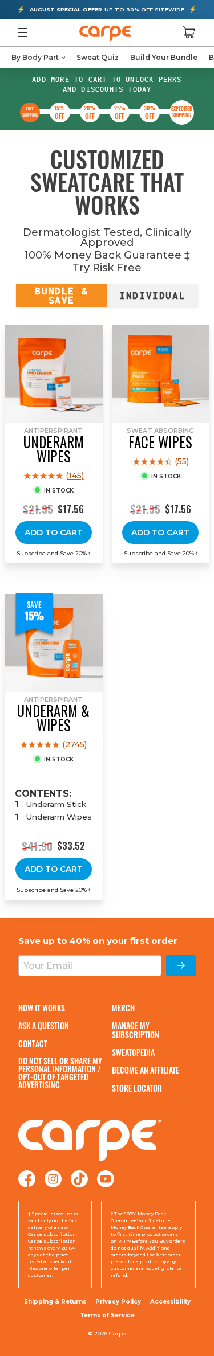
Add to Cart (54, 532)
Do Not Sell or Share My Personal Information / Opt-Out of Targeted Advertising (60, 1073)
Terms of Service (107, 1315)
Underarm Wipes (53, 448)
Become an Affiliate (145, 1070)
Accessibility (170, 1302)
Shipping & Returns (55, 1301)
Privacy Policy (118, 1301)
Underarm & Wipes (53, 717)
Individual (152, 295)
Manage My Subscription (135, 1029)
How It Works (41, 1008)
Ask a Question (43, 1025)
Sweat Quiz (97, 57)
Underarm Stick (56, 804)
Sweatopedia (133, 1052)
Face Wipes (160, 441)
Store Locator (137, 1088)
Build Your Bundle (163, 57)
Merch (123, 1008)
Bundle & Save (61, 295)
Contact (32, 1044)
